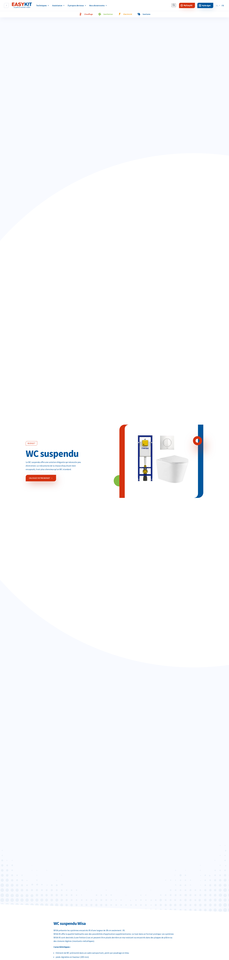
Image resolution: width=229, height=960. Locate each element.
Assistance (57, 5)
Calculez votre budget (39, 478)
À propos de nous (76, 5)
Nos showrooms (97, 5)
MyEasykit (188, 5)
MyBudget (206, 5)
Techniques (41, 5)
